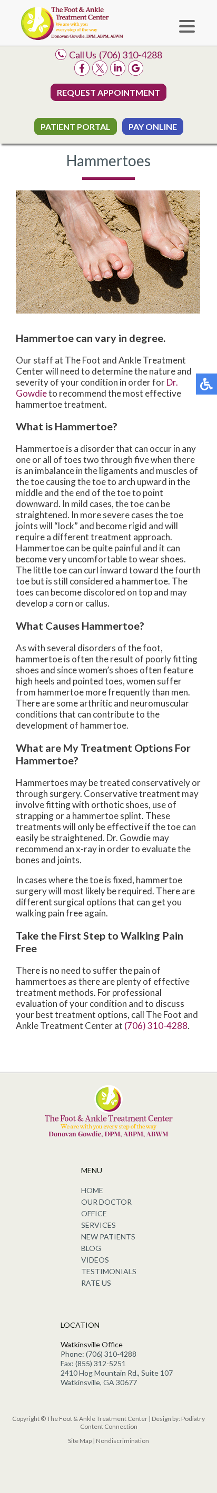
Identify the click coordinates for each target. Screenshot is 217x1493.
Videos (95, 1259)
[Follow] (99, 72)
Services (98, 1224)
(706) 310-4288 (130, 54)
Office (94, 1213)
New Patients (108, 1236)
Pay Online (153, 127)
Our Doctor (106, 1201)
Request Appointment (108, 92)
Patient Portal (76, 127)
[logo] (72, 22)
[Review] (135, 72)
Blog (91, 1248)
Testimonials (108, 1271)
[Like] (82, 72)
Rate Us (96, 1282)
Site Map (80, 1441)
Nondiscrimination (122, 1441)
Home (92, 1190)
